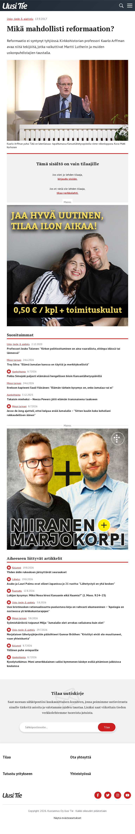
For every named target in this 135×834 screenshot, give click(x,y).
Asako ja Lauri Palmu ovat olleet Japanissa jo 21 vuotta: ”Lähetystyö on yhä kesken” (61, 583)
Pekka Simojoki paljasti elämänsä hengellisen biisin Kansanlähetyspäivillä (54, 376)
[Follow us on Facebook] (97, 795)
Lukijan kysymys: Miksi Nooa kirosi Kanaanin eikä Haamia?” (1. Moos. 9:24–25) (56, 595)
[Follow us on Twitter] (107, 795)
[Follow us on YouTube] (127, 795)
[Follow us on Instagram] (117, 795)
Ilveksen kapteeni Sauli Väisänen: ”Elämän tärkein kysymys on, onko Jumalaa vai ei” (60, 387)
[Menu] (129, 5)
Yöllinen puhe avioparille (22, 650)
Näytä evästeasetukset (67, 818)
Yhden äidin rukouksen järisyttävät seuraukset (37, 572)
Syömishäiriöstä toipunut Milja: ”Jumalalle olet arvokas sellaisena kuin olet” (56, 622)
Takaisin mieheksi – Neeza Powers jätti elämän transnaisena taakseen (52, 399)
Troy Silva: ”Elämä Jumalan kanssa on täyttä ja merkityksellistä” (48, 364)
